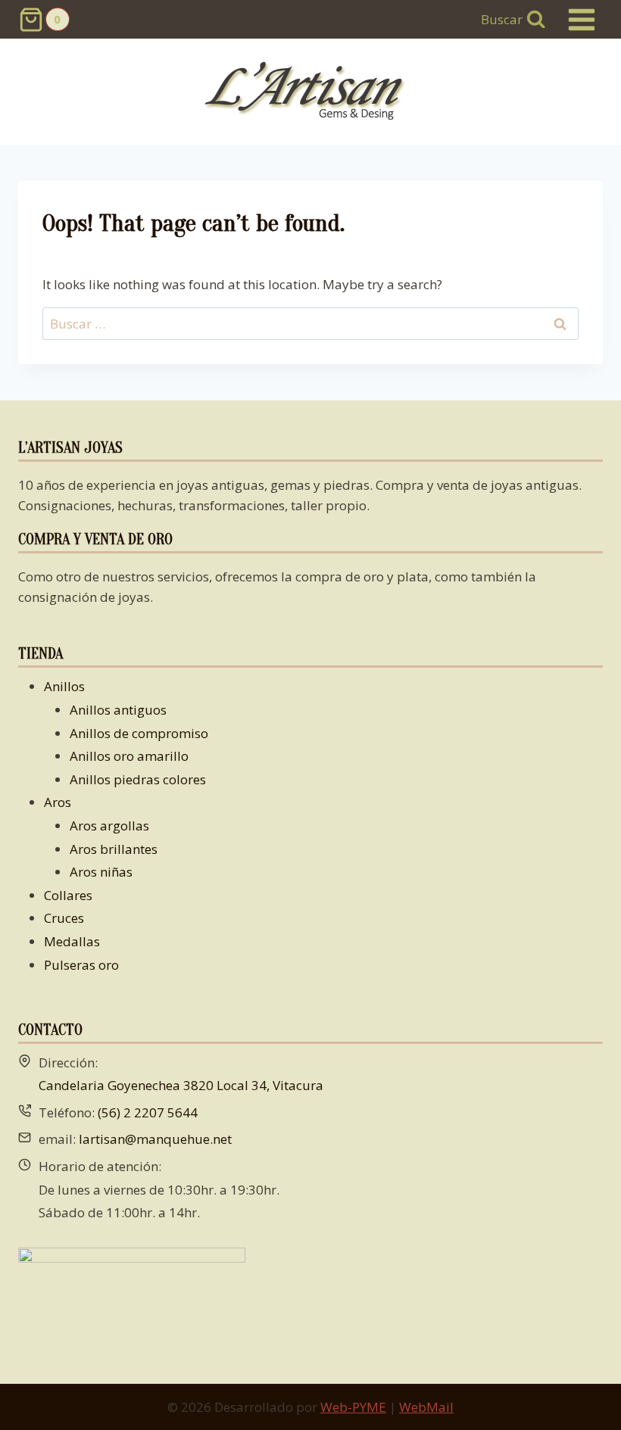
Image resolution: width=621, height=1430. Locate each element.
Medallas (72, 941)
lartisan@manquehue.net (155, 1139)
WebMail (426, 1407)
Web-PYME (353, 1407)
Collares (68, 895)
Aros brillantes (114, 849)
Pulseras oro (81, 965)
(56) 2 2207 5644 (148, 1112)
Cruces (64, 918)
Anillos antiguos (118, 709)
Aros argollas (109, 825)
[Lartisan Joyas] (311, 92)
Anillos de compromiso (139, 733)
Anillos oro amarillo (129, 756)
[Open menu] (581, 19)
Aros (57, 802)
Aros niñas (101, 871)
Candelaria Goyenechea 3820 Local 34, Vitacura (181, 1085)
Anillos (64, 686)
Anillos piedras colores (138, 779)
